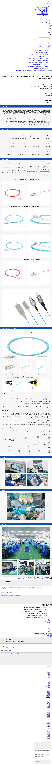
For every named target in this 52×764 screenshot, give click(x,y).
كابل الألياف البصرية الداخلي (45, 47)
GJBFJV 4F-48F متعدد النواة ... (41, 52)
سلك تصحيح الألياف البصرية (43, 8)
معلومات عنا (47, 21)
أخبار (49, 20)
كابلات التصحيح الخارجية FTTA (44, 46)
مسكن (48, 5)
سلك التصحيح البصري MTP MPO (42, 7)
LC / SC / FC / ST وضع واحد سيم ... (40, 64)
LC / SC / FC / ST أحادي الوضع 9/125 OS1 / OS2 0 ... (37, 617)
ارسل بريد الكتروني (48, 635)
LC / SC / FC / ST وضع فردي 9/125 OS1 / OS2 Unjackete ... (35, 613)
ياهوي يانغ (50, 636)
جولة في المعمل (45, 22)
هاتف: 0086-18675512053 (47, 0)
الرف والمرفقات (47, 45)
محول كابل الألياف (44, 11)
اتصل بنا (48, 23)
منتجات (48, 6)
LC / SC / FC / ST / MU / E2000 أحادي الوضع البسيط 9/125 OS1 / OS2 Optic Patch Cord (34, 577)
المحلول (48, 19)
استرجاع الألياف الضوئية (44, 13)
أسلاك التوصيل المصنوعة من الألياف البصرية (40, 9)
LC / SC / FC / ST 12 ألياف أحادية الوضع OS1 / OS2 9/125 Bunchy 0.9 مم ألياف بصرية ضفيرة (33, 578)
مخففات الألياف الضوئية (44, 12)
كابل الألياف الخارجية (46, 48)
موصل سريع (45, 15)
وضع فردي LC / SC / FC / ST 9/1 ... (40, 60)
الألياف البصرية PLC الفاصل (43, 10)
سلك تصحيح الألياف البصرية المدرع (42, 14)
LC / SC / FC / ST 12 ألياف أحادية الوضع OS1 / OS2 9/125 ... (35, 609)
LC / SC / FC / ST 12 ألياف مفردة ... (40, 68)
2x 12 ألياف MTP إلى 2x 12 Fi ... (41, 56)
